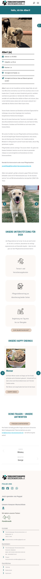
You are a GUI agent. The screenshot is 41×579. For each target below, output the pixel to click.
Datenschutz (8, 570)
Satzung (7, 567)
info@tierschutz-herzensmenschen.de (12, 433)
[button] (4, 204)
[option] (20, 370)
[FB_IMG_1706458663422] (20, 203)
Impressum (8, 573)
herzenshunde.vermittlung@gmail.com (15, 539)
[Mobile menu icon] (38, 3)
